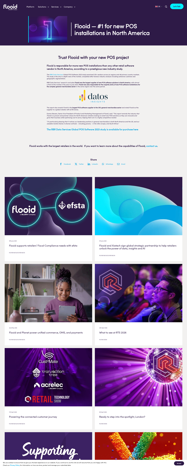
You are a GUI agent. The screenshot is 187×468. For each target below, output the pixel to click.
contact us (151, 145)
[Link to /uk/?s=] (165, 6)
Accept (179, 463)
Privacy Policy (15, 465)
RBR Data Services (56, 75)
